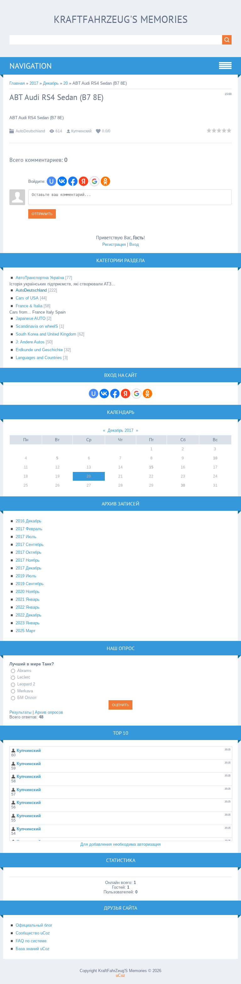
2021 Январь (28, 599)
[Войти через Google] (94, 181)
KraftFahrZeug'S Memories (121, 19)
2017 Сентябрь (30, 544)
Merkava (25, 691)
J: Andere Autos (30, 342)
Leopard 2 (26, 684)
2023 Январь (28, 623)
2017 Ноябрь (28, 560)
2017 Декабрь (28, 568)
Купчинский (81, 131)
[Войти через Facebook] (73, 181)
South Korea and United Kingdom (46, 334)
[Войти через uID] (51, 181)
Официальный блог (34, 925)
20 (65, 83)
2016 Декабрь (28, 521)
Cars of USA (27, 298)
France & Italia (29, 306)
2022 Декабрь (28, 615)
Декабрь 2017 (120, 430)
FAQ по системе (31, 941)
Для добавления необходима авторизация (120, 844)
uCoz (120, 975)
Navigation (30, 66)
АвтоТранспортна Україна (40, 277)
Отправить (42, 214)
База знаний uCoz (33, 948)
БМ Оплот (27, 697)
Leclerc (23, 677)
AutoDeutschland (30, 131)
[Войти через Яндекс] (83, 181)
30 (183, 485)
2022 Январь (28, 607)
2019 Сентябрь (30, 583)
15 (151, 467)
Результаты (20, 712)
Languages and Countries (39, 357)
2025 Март (25, 630)
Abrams (24, 670)
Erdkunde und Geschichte (39, 349)
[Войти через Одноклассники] (105, 181)
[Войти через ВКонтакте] (62, 181)
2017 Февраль (29, 528)
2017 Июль (26, 536)
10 (215, 458)
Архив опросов (49, 712)
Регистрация (114, 244)
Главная (17, 83)
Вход (134, 244)
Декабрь (51, 83)
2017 (33, 83)
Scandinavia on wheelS (37, 326)
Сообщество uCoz (33, 933)
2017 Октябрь (28, 552)
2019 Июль (26, 576)
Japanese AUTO (31, 318)
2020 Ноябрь (28, 591)
